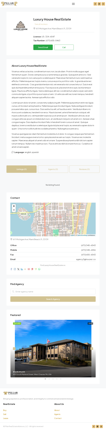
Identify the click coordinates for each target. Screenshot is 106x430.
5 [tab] (62, 380)
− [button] (14, 210)
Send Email (43, 47)
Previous (14, 348)
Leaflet (72, 235)
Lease (5, 418)
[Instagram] (103, 4)
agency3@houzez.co (86, 259)
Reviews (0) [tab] (84, 169)
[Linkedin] (99, 4)
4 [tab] (58, 380)
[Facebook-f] (95, 4)
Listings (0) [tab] (22, 169)
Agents (57, 414)
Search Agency (53, 299)
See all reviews (41, 24)
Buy (4, 410)
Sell (4, 414)
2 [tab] (50, 380)
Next (91, 348)
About (57, 410)
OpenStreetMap (82, 235)
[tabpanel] (53, 348)
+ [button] (14, 206)
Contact (58, 418)
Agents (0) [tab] (53, 169)
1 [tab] (46, 380)
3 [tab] (54, 380)
